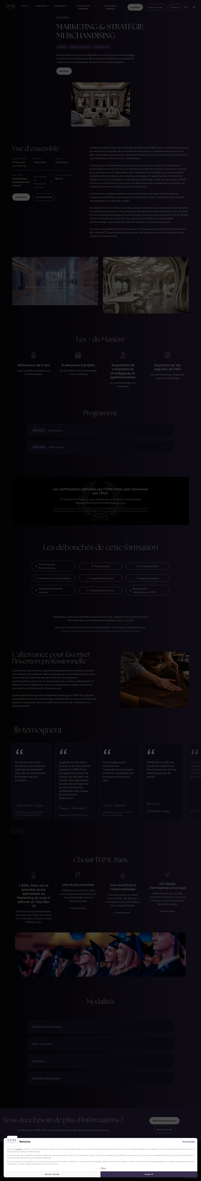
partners (19, 1149)
